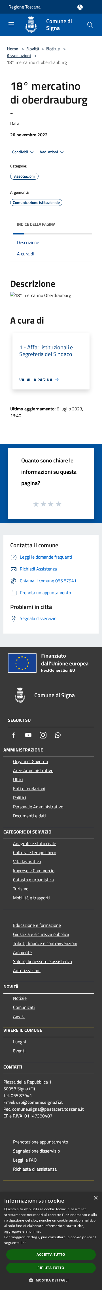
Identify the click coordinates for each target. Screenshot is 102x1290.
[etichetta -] (59, 503)
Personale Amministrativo (38, 806)
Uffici (18, 779)
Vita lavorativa (27, 861)
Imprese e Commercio (33, 870)
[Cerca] (90, 24)
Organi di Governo (30, 761)
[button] (51, 1280)
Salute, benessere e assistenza (42, 961)
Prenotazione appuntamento (40, 1141)
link (23, 1242)
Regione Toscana (24, 6)
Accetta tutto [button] (51, 1254)
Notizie (53, 48)
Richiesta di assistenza (35, 1169)
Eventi (19, 1050)
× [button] (96, 1198)
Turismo (20, 888)
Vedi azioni (49, 152)
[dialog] (51, 1241)
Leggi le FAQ (25, 1160)
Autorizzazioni (27, 970)
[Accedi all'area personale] (80, 7)
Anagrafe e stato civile (34, 843)
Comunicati (24, 1007)
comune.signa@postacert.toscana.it (48, 1109)
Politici (19, 797)
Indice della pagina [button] (36, 224)
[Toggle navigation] (11, 24)
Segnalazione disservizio (36, 1150)
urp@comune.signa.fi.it (39, 1102)
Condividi (20, 152)
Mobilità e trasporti (31, 897)
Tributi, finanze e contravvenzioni (45, 943)
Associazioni (19, 55)
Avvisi (19, 1016)
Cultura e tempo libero (34, 852)
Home (12, 48)
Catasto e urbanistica (33, 879)
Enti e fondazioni (29, 788)
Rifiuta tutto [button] (50, 1267)
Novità (32, 48)
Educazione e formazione (37, 925)
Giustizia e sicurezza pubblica (41, 934)
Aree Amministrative (33, 770)
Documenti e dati (29, 815)
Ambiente (22, 952)
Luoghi (19, 1041)
